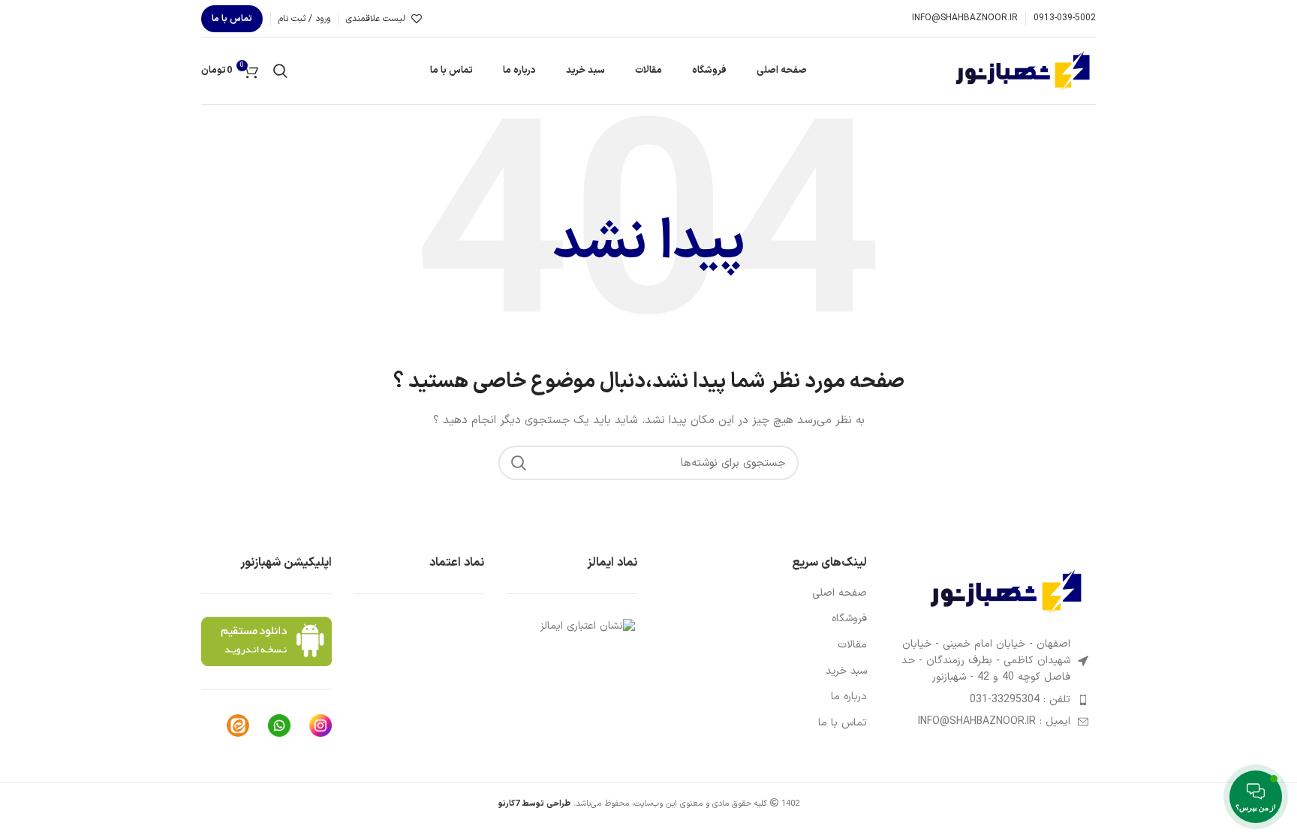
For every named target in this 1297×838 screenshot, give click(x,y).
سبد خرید (846, 671)
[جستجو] (280, 71)
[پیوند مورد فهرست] (993, 700)
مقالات (852, 645)
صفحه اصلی (839, 593)
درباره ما (849, 696)
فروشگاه (849, 618)
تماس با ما (232, 19)
